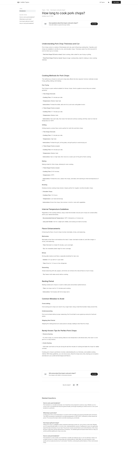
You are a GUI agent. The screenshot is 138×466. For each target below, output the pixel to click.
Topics (43, 10)
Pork (48, 10)
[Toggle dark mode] (108, 2)
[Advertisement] (71, 34)
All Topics (102, 2)
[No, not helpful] (77, 384)
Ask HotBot (116, 2)
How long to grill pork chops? (26, 21)
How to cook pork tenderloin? (27, 23)
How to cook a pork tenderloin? (27, 17)
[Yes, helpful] (73, 384)
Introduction (23, 11)
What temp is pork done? (25, 19)
